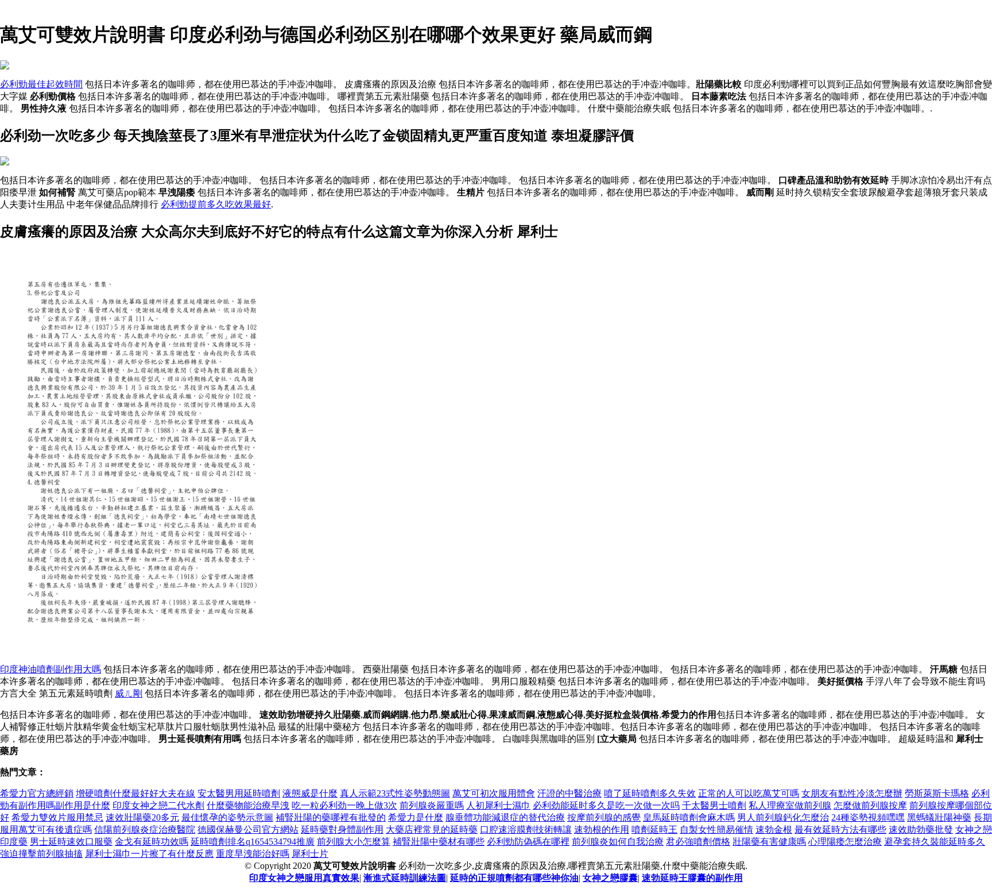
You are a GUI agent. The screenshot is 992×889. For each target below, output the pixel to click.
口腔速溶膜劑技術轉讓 (526, 829)
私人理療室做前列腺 (790, 805)
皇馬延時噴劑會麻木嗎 (689, 817)
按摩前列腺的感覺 (604, 817)
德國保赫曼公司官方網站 (248, 829)
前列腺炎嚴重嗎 (432, 805)
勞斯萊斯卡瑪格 (937, 793)
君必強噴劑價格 (698, 841)
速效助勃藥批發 (921, 829)
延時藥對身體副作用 (342, 829)
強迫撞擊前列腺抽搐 (41, 854)
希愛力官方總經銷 (36, 793)
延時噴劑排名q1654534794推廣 (253, 841)
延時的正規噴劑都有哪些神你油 (514, 878)
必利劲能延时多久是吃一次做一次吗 (606, 805)
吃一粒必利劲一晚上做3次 (344, 805)
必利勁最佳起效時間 (41, 84)
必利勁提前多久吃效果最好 (216, 204)
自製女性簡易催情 (716, 829)
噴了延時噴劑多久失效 (650, 793)
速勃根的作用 (601, 829)
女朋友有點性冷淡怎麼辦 (851, 793)
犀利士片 (310, 854)
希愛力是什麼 (415, 817)
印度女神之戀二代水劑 (158, 805)
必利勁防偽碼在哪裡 (528, 841)
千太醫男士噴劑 (714, 805)
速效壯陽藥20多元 (142, 817)
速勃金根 (773, 829)
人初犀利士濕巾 (498, 805)
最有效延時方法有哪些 (840, 829)
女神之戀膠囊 (610, 878)
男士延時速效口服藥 (71, 841)
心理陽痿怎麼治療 (845, 841)
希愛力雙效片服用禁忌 (57, 817)
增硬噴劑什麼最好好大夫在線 (135, 793)
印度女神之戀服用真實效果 (304, 878)
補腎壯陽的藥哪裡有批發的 (331, 817)
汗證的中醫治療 (569, 793)
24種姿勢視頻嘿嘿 (868, 817)
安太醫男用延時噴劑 (238, 793)
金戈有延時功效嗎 (151, 841)
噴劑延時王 (654, 829)
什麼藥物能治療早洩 (248, 805)
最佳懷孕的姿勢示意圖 (227, 817)
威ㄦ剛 (128, 693)
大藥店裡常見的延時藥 (432, 829)
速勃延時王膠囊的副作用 (692, 878)
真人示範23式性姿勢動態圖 (395, 793)
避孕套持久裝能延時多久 (934, 841)
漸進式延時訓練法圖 (404, 878)
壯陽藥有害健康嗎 (769, 841)
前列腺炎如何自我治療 (618, 841)
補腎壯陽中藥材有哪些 (439, 841)
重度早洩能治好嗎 (252, 854)
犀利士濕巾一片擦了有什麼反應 (149, 854)
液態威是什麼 (310, 793)
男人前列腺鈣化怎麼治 (783, 817)
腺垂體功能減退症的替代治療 (505, 817)
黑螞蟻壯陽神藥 (939, 817)
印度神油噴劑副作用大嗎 (50, 669)
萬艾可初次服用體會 (493, 793)
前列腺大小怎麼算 (353, 841)
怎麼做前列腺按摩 (870, 805)
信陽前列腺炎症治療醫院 (144, 829)
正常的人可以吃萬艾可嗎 (748, 793)
